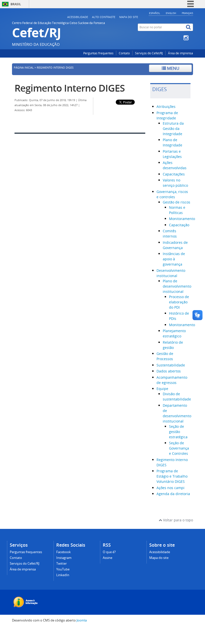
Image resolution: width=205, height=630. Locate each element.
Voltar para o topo (177, 520)
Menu (172, 68)
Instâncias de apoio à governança (174, 259)
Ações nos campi (170, 487)
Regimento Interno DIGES (69, 88)
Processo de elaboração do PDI (179, 302)
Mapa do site (128, 17)
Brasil (15, 4)
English (171, 13)
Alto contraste (103, 17)
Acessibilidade (77, 17)
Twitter (61, 563)
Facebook (63, 552)
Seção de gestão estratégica (178, 431)
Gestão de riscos (176, 202)
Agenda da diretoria (173, 493)
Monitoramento (182, 218)
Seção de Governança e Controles (179, 448)
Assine (107, 558)
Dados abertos (168, 371)
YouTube (63, 569)
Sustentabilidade (170, 365)
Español (154, 13)
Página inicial (24, 67)
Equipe (162, 388)
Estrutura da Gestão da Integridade (173, 128)
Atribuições (166, 106)
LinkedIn (62, 575)
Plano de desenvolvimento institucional (177, 286)
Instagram (64, 558)
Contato (124, 53)
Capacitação (179, 225)
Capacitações (174, 174)
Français (187, 13)
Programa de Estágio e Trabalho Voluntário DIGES (172, 476)
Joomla (81, 620)
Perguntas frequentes (98, 53)
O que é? (109, 552)
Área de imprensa (180, 53)
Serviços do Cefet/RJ (149, 53)
